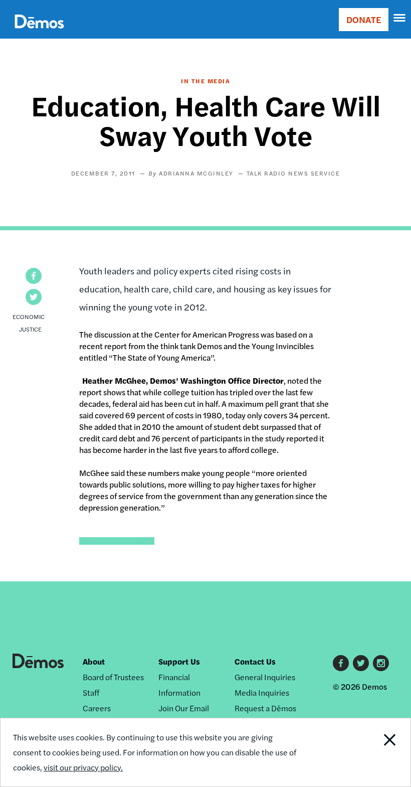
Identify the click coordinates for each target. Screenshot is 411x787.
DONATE (363, 19)
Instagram (381, 663)
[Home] (39, 33)
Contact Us (255, 661)
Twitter (361, 663)
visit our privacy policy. (83, 767)
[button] (34, 276)
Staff (91, 692)
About (94, 661)
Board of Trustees (113, 677)
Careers (97, 708)
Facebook (341, 663)
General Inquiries (265, 677)
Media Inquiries (262, 692)
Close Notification (371, 752)
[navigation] (400, 18)
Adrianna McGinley (196, 173)
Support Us (179, 661)
